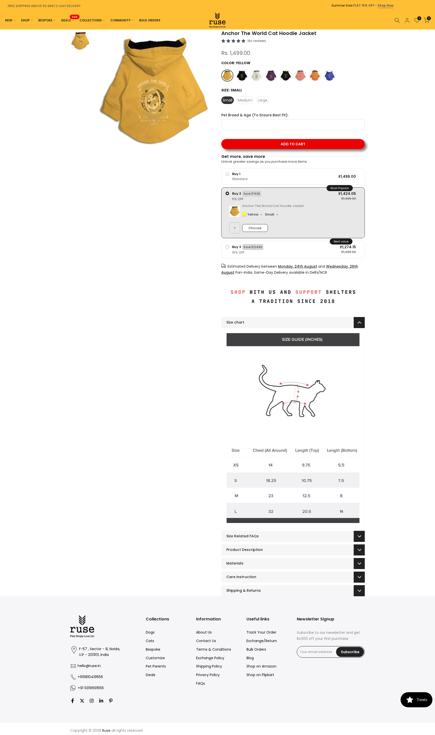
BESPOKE (45, 20)
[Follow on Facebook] (72, 701)
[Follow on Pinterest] (110, 701)
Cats (150, 640)
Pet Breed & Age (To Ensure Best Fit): (254, 115)
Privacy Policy (208, 674)
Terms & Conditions (213, 649)
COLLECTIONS (91, 20)
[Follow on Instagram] (91, 701)
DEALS (69, 20)
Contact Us (206, 640)
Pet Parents (156, 666)
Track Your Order (261, 632)
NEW (8, 20)
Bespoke (153, 649)
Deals (150, 674)
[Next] (430, 29)
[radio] (293, 176)
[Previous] (5, 29)
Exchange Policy (210, 657)
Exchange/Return (261, 640)
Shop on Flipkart (260, 674)
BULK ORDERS (149, 20)
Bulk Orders (256, 649)
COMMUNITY (121, 20)
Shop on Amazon (261, 666)
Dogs (150, 632)
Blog (250, 657)
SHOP (25, 20)
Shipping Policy (209, 666)
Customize (155, 657)
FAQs (200, 683)
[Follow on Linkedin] (101, 701)
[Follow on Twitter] (82, 701)
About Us (204, 632)
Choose (255, 228)
